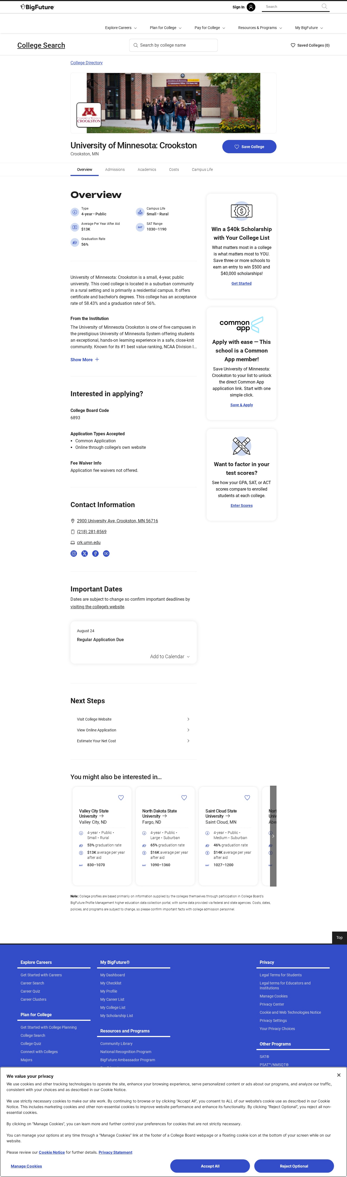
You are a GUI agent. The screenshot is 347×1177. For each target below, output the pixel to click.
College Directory (86, 62)
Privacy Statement (115, 1152)
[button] (73, 836)
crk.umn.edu (89, 542)
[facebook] (95, 553)
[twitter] (84, 553)
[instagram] (73, 553)
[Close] (339, 1075)
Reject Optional (294, 1166)
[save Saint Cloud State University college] (247, 797)
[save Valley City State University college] (121, 797)
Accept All (210, 1166)
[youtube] (106, 553)
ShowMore (81, 359)
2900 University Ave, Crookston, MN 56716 (117, 520)
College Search (41, 45)
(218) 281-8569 (92, 531)
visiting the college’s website (97, 606)
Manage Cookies (26, 1166)
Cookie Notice (52, 1152)
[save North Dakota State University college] (184, 797)
